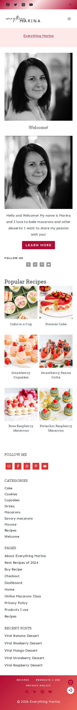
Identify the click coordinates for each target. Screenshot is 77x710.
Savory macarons (18, 518)
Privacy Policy (15, 603)
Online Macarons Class (22, 596)
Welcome (11, 536)
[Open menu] (69, 19)
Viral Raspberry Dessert (23, 665)
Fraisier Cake (56, 324)
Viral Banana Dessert (21, 636)
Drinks (9, 506)
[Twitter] (15, 4)
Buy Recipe (13, 569)
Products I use (16, 610)
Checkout (12, 576)
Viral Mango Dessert (21, 650)
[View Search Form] (70, 4)
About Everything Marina (25, 556)
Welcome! (38, 127)
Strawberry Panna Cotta (56, 375)
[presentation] (38, 87)
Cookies (10, 494)
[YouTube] (31, 4)
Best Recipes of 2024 (21, 563)
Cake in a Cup (21, 324)
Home (9, 589)
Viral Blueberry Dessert (23, 643)
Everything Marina (38, 36)
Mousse (10, 524)
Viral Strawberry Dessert (24, 658)
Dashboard (13, 583)
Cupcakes (12, 500)
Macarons (12, 512)
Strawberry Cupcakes (21, 375)
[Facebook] (7, 4)
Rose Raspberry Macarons (21, 428)
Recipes (10, 530)
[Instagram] (23, 4)
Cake (8, 488)
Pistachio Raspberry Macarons (56, 428)
